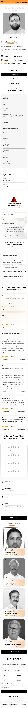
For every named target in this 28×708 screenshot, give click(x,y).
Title (5, 496)
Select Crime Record (8, 214)
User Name (7, 481)
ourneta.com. (11, 704)
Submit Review (15, 74)
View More (14, 651)
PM (4, 680)
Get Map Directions (14, 83)
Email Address (7, 488)
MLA (5, 678)
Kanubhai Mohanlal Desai (13, 644)
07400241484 (20, 60)
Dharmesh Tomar (10, 552)
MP (4, 675)
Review (6, 503)
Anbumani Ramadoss (11, 613)
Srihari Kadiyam (10, 583)
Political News (19, 673)
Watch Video (14, 70)
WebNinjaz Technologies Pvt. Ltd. (14, 706)
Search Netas (19, 680)
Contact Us (18, 675)
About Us (18, 678)
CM (4, 673)
